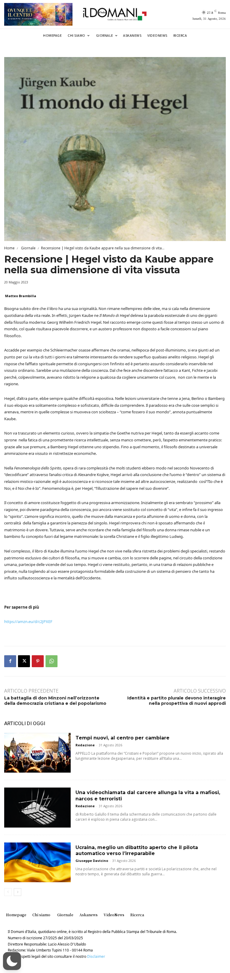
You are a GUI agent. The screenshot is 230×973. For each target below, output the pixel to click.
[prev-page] (8, 892)
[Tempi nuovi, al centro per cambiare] (37, 753)
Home (9, 248)
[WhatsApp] (52, 661)
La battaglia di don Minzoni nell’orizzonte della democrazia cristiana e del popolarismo (55, 700)
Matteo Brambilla (20, 296)
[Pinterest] (38, 661)
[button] (12, 961)
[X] (24, 661)
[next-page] (17, 892)
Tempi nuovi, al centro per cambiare (122, 738)
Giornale (28, 248)
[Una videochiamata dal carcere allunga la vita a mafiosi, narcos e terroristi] (37, 807)
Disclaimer (96, 956)
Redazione (85, 745)
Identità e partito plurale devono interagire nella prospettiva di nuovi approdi (176, 700)
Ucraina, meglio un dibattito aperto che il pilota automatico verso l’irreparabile (136, 851)
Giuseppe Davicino (91, 860)
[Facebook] (10, 661)
